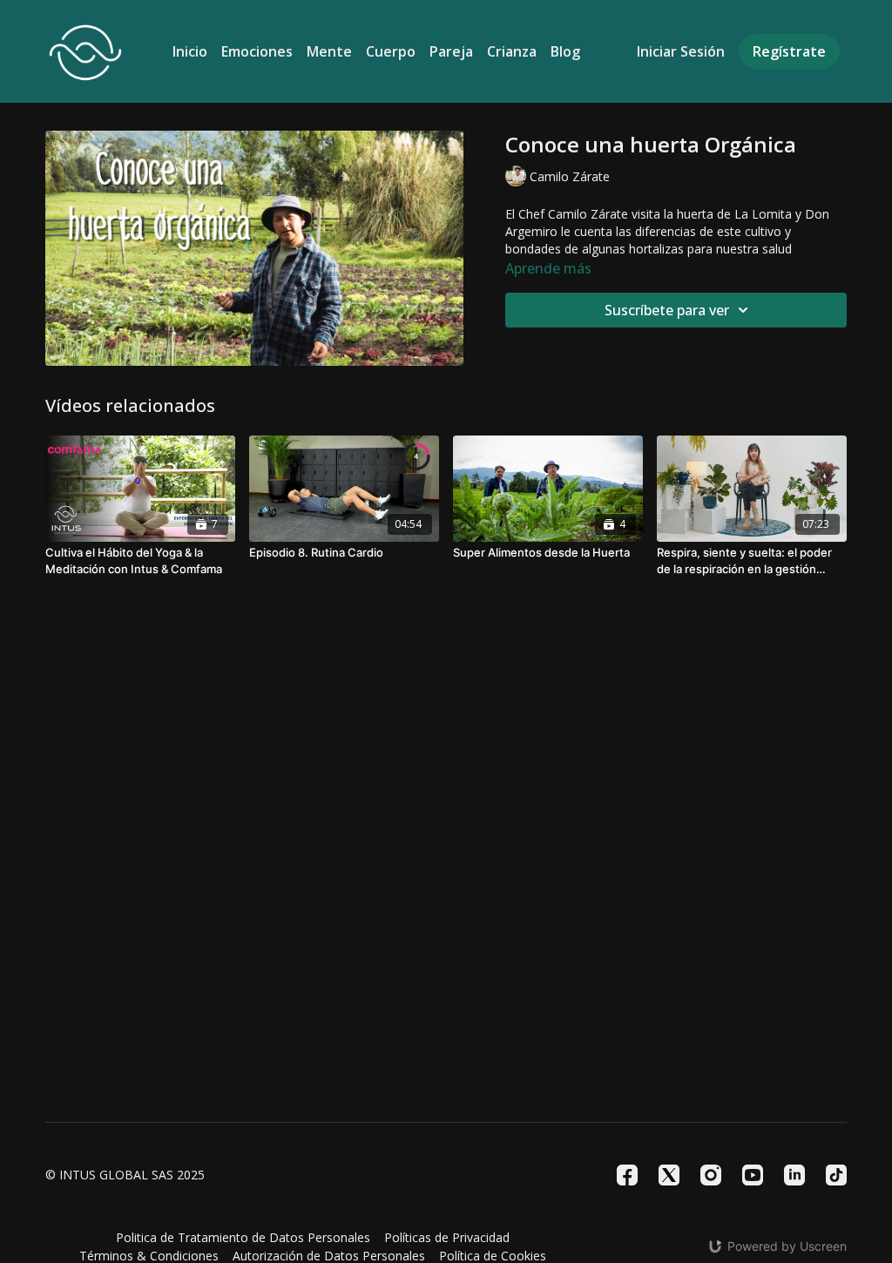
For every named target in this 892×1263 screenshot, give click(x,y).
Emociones (257, 51)
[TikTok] (836, 1175)
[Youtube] (752, 1175)
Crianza (512, 51)
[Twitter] (669, 1175)
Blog (565, 51)
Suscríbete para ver (667, 310)
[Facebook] (627, 1175)
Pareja (451, 51)
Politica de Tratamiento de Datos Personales (243, 1237)
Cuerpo (391, 51)
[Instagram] (710, 1175)
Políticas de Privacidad (447, 1237)
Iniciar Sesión (681, 51)
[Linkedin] (794, 1175)
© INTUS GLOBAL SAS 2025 (125, 1175)
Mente (329, 51)
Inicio (189, 51)
